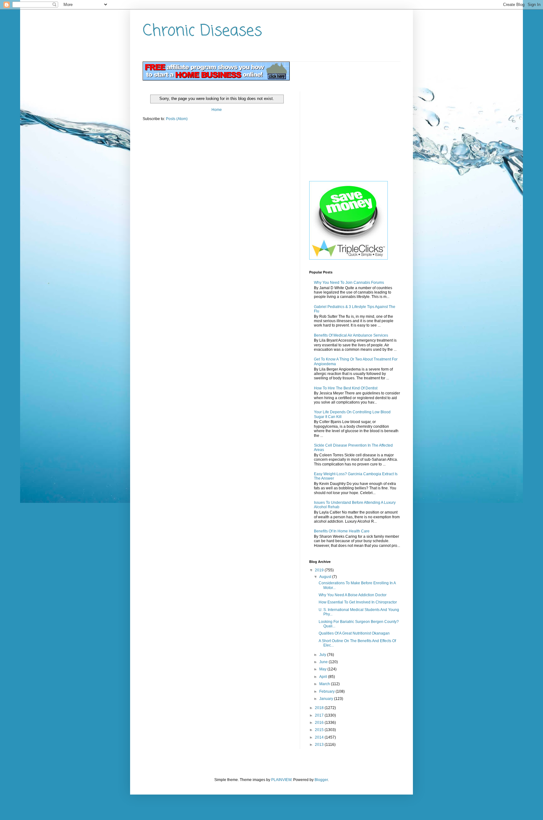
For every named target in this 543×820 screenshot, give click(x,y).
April (323, 676)
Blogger (321, 780)
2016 (320, 722)
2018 (320, 708)
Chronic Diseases (202, 31)
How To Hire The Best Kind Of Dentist (345, 388)
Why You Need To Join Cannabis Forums (349, 282)
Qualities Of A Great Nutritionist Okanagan (354, 633)
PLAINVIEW (281, 780)
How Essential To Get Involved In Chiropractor (358, 602)
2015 (320, 730)
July (323, 654)
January (326, 698)
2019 (320, 570)
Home (216, 109)
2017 (320, 715)
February (327, 691)
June (324, 662)
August (325, 577)
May (323, 669)
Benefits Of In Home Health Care (342, 531)
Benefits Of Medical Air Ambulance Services (351, 335)
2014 (320, 737)
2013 (320, 744)
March (325, 684)
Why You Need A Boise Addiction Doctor (353, 595)
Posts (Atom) (177, 119)
